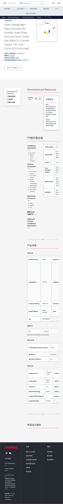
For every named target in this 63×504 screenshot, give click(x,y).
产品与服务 (7, 9)
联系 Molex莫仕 (30, 452)
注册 (53, 3)
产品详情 (10, 99)
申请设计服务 (11, 102)
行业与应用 (20, 9)
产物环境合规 (11, 96)
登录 (59, 3)
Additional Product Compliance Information (31, 222)
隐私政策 (49, 456)
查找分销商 (29, 456)
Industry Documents (31, 165)
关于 (56, 9)
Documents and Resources (12, 92)
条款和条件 (50, 460)
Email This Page (12, 67)
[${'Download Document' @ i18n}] (40, 98)
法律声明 (49, 452)
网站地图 (7, 493)
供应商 (28, 468)
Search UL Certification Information (38, 335)
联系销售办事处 (30, 464)
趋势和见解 (33, 9)
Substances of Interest (31, 197)
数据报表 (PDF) (30, 98)
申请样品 (28, 471)
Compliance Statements (31, 147)
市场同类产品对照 (31, 460)
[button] (54, 28)
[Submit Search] (42, 3)
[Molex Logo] (9, 3)
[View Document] (36, 98)
